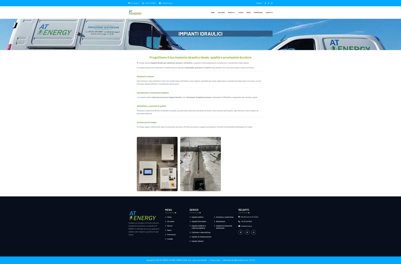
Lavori (240, 12)
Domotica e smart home (224, 217)
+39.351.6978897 (150, 3)
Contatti (269, 12)
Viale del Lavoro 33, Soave (249, 217)
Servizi (230, 12)
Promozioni (258, 12)
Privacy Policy (215, 260)
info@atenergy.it (167, 3)
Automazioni (220, 221)
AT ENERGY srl (165, 260)
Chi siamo (221, 12)
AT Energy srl (134, 3)
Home (213, 12)
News (249, 12)
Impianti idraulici (198, 241)
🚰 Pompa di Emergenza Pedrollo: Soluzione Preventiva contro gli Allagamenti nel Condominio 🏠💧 (198, 182)
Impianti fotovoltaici (199, 221)
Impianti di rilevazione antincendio (224, 227)
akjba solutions (239, 260)
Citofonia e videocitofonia (201, 232)
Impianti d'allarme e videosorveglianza (199, 227)
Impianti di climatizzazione (201, 237)
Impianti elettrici (197, 217)
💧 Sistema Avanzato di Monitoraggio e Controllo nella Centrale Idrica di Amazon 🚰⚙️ (155, 182)
